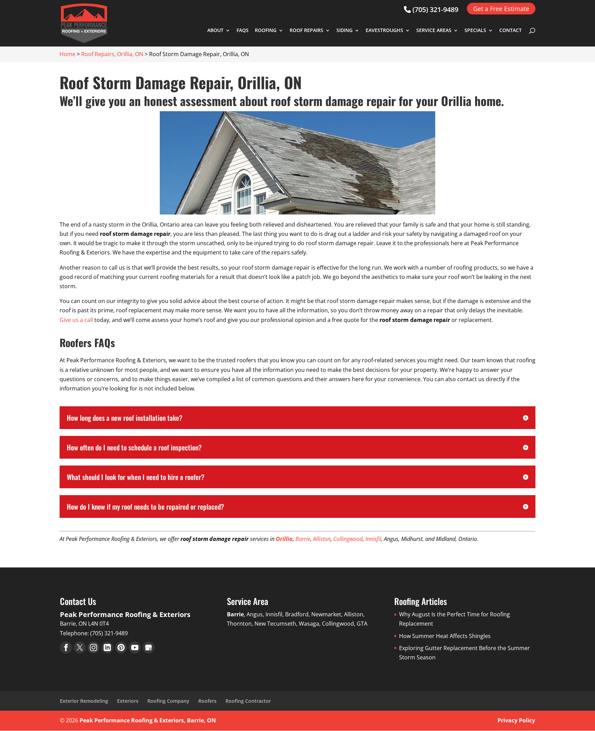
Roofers (207, 701)
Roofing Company (168, 701)
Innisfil (373, 539)
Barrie (302, 539)
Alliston (322, 539)
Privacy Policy (516, 720)
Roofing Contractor (248, 701)
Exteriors (127, 701)
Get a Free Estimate (501, 8)
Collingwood (348, 539)
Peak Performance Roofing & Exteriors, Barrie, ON (148, 720)
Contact (510, 30)
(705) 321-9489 (434, 9)
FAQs (243, 30)
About (215, 30)
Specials (475, 30)
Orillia (284, 539)
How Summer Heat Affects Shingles (445, 636)
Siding (344, 30)
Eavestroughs (384, 30)
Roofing (265, 30)
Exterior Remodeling (84, 701)
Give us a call (76, 320)
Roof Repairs (306, 30)
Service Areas (433, 30)
